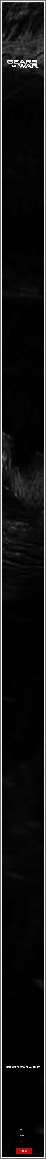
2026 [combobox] (22, 1130)
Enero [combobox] (21, 1136)
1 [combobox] (21, 1142)
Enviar (24, 1151)
